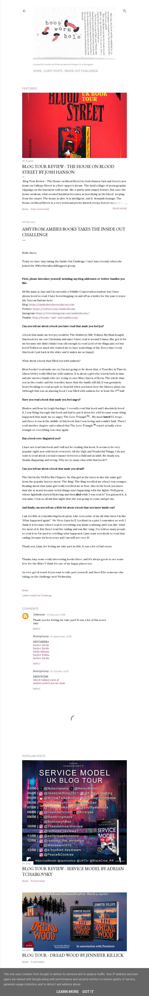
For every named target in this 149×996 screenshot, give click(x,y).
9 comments (37, 961)
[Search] (124, 10)
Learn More (68, 991)
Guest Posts (53, 71)
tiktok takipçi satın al (46, 679)
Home (37, 71)
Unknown (39, 614)
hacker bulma (41, 654)
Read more (120, 208)
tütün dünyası (41, 651)
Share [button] (25, 209)
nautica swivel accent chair (49, 683)
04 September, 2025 (61, 636)
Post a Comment (40, 209)
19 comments (38, 881)
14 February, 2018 (56, 614)
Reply (36, 628)
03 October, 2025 (59, 671)
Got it (88, 991)
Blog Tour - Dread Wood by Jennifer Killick (73, 955)
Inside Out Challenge (81, 71)
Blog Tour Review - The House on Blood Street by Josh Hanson (68, 169)
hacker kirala (41, 645)
